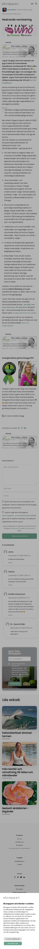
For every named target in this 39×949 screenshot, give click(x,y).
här (17, 932)
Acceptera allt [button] (13, 943)
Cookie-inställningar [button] (13, 939)
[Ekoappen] (11, 898)
